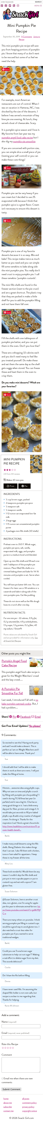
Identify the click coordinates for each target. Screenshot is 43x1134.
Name (5, 1022)
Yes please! (35, 726)
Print (12, 486)
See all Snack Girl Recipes (21, 639)
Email (38, 717)
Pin (25, 486)
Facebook (25, 717)
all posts (25, 1098)
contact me (8, 1111)
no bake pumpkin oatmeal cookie (20, 702)
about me (7, 1102)
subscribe (7, 1106)
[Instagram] (18, 6)
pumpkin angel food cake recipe (17, 137)
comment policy (29, 1102)
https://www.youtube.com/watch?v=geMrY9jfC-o (21, 910)
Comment (7, 1055)
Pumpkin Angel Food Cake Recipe (14, 663)
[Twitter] (10, 6)
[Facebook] (6, 6)
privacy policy (28, 1106)
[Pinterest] (2, 6)
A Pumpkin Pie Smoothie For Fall (12, 691)
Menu (37, 5)
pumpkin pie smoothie (24, 141)
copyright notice (29, 1111)
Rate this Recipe (10, 1044)
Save (7, 69)
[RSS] (14, 6)
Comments (26, 36)
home (5, 1098)
